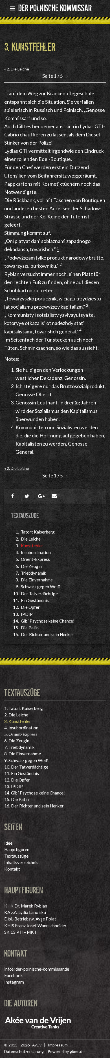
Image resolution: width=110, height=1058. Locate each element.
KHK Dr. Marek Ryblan (25, 905)
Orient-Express (35, 559)
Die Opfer (30, 607)
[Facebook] (14, 496)
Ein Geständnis (35, 600)
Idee (8, 842)
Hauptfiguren (16, 849)
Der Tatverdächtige (39, 593)
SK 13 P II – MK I (20, 932)
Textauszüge (16, 855)
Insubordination (36, 552)
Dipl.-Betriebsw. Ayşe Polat (30, 918)
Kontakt (12, 868)
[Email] (55, 496)
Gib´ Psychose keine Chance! (47, 620)
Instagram (14, 981)
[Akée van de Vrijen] (38, 1022)
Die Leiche (31, 538)
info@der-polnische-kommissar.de (36, 968)
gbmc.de (77, 1051)
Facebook (13, 975)
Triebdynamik (33, 573)
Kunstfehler (32, 545)
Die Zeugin (31, 566)
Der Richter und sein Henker (47, 634)
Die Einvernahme (37, 579)
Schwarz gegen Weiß (40, 586)
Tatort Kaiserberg (38, 531)
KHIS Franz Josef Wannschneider (35, 925)
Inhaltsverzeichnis (21, 862)
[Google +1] (41, 496)
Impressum (58, 1044)
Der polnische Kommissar (55, 7)
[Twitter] (28, 496)
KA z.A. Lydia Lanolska (25, 912)
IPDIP (27, 614)
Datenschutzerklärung (24, 1051)
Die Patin (30, 627)
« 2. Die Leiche (16, 69)
